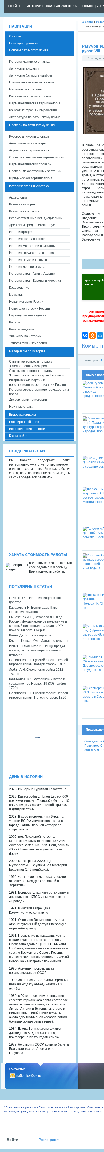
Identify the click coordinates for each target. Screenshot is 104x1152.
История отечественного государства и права (39, 392)
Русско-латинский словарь (29, 136)
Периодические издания (27, 315)
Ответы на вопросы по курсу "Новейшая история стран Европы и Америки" (36, 373)
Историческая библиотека (29, 186)
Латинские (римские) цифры (30, 75)
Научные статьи (21, 407)
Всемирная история (24, 211)
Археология (18, 197)
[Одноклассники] (92, 335)
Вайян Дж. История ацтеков (30, 635)
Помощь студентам (23, 43)
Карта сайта (18, 436)
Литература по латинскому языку (34, 117)
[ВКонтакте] (85, 335)
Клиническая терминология (30, 96)
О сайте (15, 36)
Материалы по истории (27, 351)
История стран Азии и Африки (32, 274)
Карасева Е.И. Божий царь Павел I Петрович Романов (35, 610)
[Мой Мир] (100, 335)
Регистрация (50, 1140)
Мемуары (16, 294)
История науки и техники (28, 260)
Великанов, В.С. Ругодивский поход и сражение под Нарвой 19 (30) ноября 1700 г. (37, 683)
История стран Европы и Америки (35, 281)
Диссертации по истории (28, 400)
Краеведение (19, 287)
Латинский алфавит (24, 68)
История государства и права (31, 253)
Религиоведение (21, 329)
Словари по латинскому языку (32, 125)
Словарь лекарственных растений (35, 171)
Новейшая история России (29, 308)
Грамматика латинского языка (32, 82)
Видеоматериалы (22, 415)
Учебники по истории (25, 336)
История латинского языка (29, 61)
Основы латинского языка (28, 50)
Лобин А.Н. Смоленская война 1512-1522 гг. (36, 672)
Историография (21, 232)
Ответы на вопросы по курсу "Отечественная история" (30, 364)
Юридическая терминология (30, 178)
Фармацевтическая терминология (35, 103)
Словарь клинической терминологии (36, 157)
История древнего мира (27, 267)
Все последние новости (27, 429)
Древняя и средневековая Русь (32, 225)
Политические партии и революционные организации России (37, 382)
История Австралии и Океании (32, 246)
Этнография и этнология (28, 343)
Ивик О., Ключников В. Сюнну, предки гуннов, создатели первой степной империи (37, 650)
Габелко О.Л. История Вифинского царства (35, 600)
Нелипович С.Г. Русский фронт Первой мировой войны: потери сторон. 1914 (38, 662)
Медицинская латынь (25, 89)
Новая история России (26, 301)
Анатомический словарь (27, 143)
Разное (14, 322)
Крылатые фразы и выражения (33, 110)
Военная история (22, 204)
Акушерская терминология (29, 150)
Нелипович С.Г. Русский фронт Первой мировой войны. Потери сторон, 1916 (38, 695)
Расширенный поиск (24, 422)
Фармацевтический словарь (30, 164)
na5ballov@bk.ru (28, 1076)
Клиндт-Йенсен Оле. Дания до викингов (39, 641)
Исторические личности (27, 239)
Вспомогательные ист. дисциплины (36, 218)
